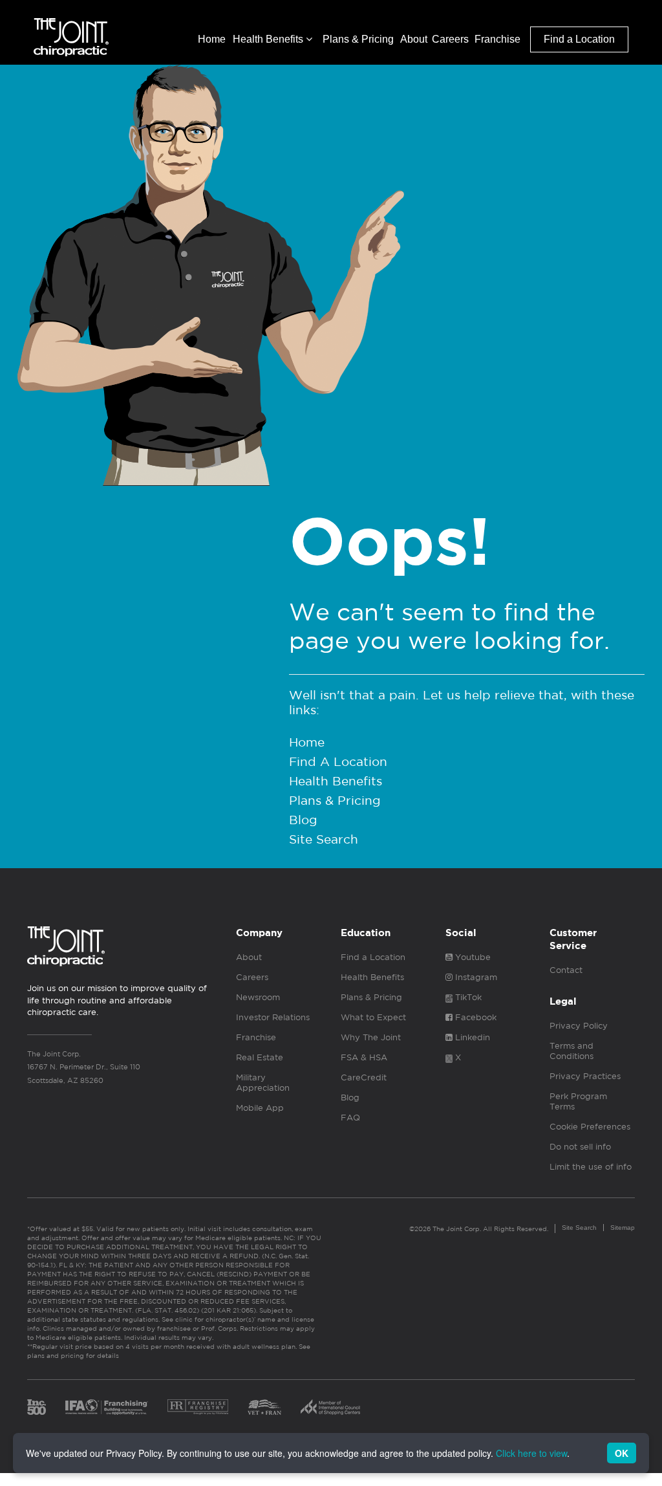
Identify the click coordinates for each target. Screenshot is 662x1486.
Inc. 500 (36, 1407)
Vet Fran (264, 1407)
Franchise (497, 39)
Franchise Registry (197, 1407)
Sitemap (622, 1227)
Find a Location (579, 39)
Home (212, 39)
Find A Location (338, 761)
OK (621, 1453)
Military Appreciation (263, 1083)
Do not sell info (580, 1147)
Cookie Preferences (590, 1126)
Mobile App (260, 1108)
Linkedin (471, 1037)
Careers (450, 39)
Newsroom (258, 997)
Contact (566, 970)
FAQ (350, 1117)
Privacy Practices (585, 1076)
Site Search (323, 839)
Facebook (474, 1017)
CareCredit (364, 1077)
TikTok (467, 997)
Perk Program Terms (578, 1101)
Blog (303, 820)
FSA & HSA (364, 1057)
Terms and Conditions (571, 1051)
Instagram (475, 977)
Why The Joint (371, 1037)
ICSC (330, 1407)
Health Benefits (269, 39)
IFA (106, 1407)
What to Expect (373, 1017)
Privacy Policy (579, 1026)
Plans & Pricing (358, 39)
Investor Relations (273, 1017)
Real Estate (259, 1057)
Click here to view (531, 1453)
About (413, 39)
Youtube (472, 957)
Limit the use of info (591, 1167)
